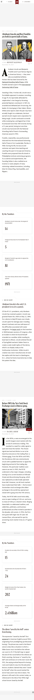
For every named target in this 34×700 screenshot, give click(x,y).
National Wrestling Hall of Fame (13, 82)
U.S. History (9, 400)
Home (3, 31)
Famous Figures (9, 31)
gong (9, 457)
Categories (27, 1)
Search (10, 1)
